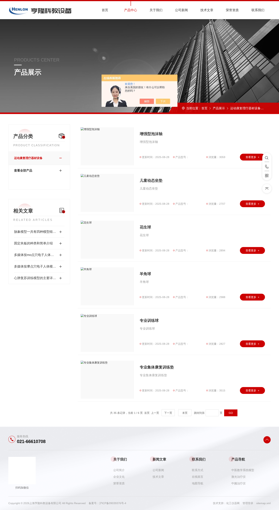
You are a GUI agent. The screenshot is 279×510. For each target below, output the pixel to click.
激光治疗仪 (238, 476)
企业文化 (119, 476)
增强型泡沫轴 (151, 134)
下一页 (168, 412)
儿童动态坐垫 (151, 180)
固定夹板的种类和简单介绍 (33, 243)
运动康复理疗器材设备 (245, 108)
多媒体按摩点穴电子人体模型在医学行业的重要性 (39, 266)
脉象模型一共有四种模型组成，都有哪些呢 (39, 232)
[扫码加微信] (266, 175)
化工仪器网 (234, 503)
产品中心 (130, 10)
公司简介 (119, 470)
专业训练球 (149, 320)
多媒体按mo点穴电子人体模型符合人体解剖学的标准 (39, 255)
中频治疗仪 (238, 483)
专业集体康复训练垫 (157, 367)
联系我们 (257, 10)
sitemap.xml (263, 503)
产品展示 (219, 108)
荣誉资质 (232, 10)
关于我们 (156, 10)
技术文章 (206, 10)
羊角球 (145, 274)
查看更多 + (252, 203)
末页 (185, 412)
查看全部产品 (23, 170)
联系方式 (197, 470)
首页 (105, 10)
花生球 (145, 227)
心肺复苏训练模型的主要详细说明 (38, 278)
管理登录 (248, 503)
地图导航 (197, 483)
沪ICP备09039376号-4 (112, 503)
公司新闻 (181, 10)
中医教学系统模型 (242, 470)
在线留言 (197, 476)
